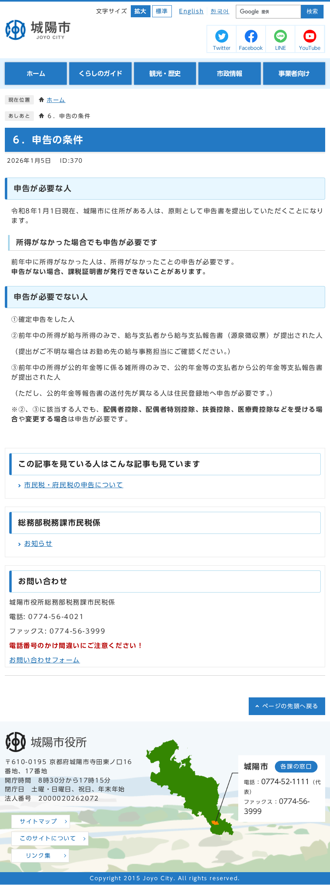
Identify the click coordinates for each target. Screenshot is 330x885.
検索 (312, 11)
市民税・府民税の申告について (73, 485)
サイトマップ (39, 821)
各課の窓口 (296, 766)
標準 (162, 11)
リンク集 (38, 855)
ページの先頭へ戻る (290, 706)
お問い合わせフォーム (44, 660)
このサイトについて (48, 838)
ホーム (56, 100)
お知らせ (38, 543)
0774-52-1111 (285, 781)
